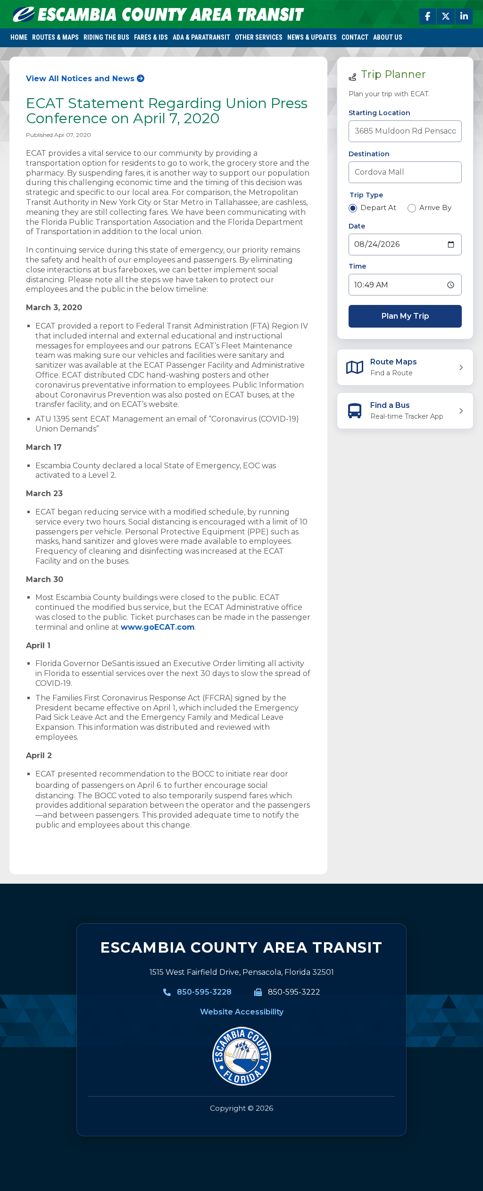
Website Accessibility (241, 1011)
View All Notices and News (80, 78)
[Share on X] (446, 16)
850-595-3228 (204, 992)
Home (18, 37)
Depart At (378, 207)
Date (357, 226)
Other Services (259, 37)
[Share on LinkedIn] (464, 16)
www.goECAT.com (158, 627)
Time (357, 266)
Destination (369, 154)
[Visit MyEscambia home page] (241, 1056)
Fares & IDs (151, 37)
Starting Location (379, 113)
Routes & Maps (55, 37)
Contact (354, 37)
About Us (387, 37)
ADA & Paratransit (201, 37)
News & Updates (312, 37)
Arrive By (435, 207)
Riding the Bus (106, 37)
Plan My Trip (405, 316)
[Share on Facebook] (427, 16)
